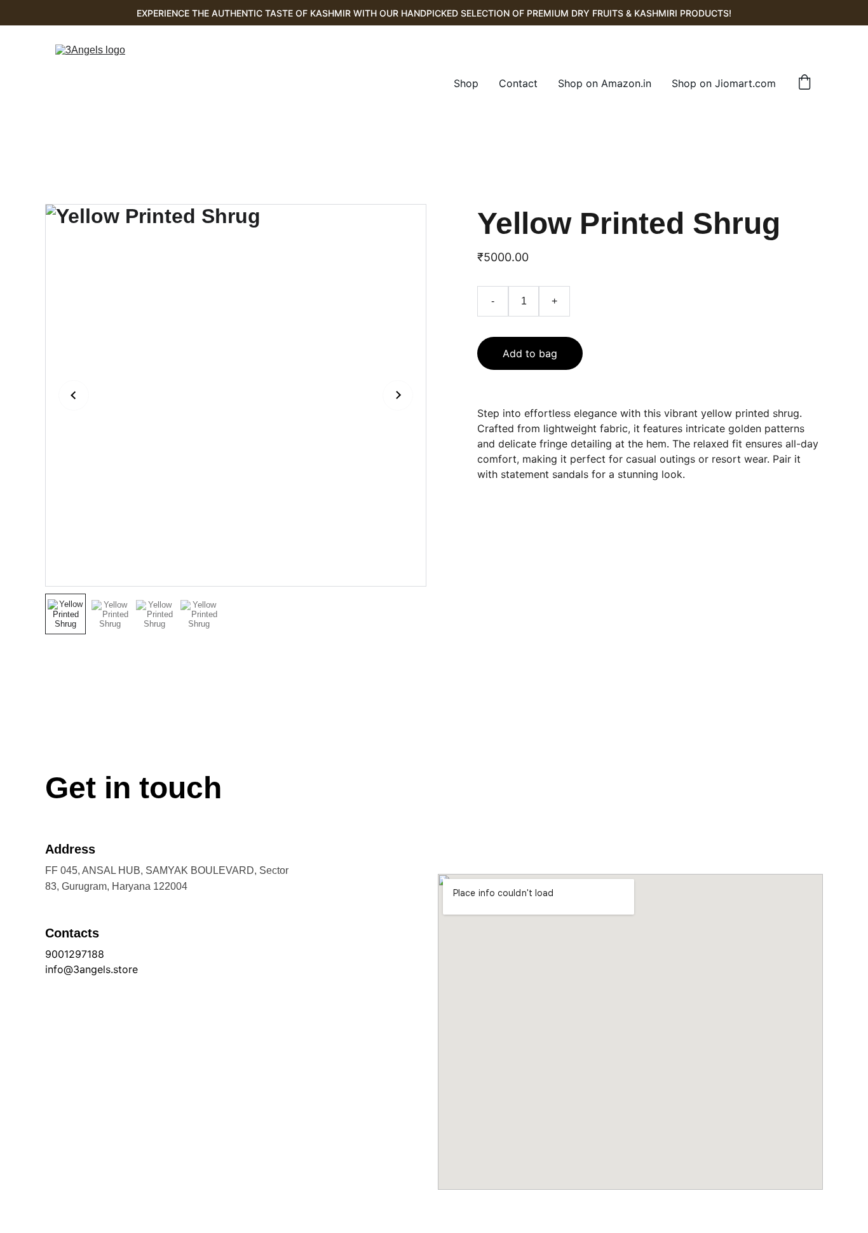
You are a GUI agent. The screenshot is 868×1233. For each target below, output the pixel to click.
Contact (518, 83)
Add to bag (530, 353)
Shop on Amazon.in (604, 83)
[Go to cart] (804, 83)
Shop (466, 83)
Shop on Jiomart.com (724, 83)
